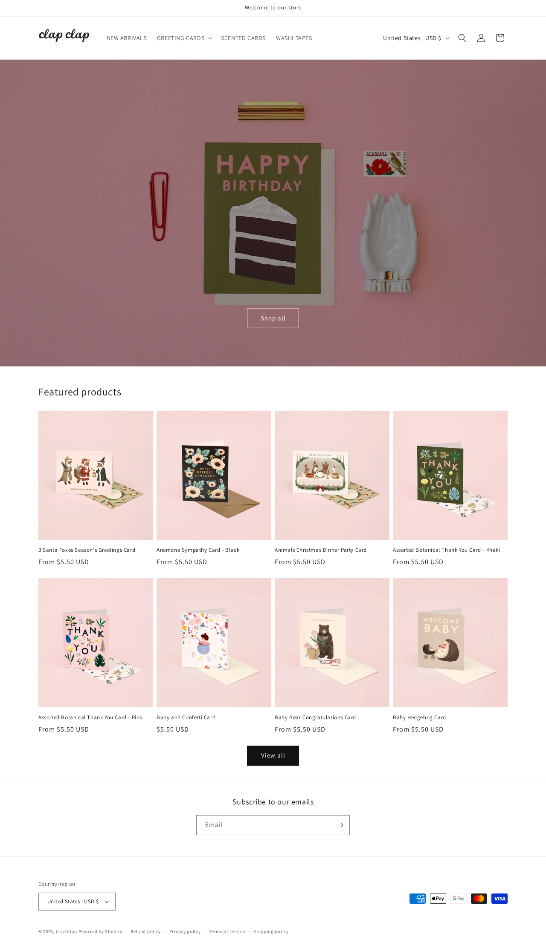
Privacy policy (185, 931)
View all (273, 756)
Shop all (273, 318)
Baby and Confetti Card (186, 717)
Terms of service (227, 931)
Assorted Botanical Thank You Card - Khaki (446, 550)
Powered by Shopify (100, 931)
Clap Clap (66, 931)
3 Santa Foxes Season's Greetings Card (86, 550)
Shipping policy (271, 931)
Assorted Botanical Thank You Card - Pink (90, 717)
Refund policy (146, 931)
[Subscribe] (340, 825)
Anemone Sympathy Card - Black (198, 550)
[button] (184, 38)
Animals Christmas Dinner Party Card (321, 550)
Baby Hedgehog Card (419, 717)
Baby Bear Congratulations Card (315, 717)
